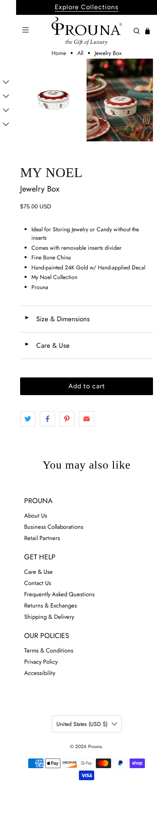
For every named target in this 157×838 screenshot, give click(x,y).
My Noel (51, 172)
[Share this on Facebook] (47, 418)
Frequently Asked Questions (59, 594)
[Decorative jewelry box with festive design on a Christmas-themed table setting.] (120, 100)
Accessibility (39, 673)
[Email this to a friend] (86, 418)
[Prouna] (87, 31)
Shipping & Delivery (49, 616)
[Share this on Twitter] (27, 418)
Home (59, 53)
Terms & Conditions (48, 650)
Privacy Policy (41, 661)
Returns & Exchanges (50, 605)
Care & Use (47, 345)
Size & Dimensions (57, 319)
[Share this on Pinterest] (66, 418)
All (80, 53)
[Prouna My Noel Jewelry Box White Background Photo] (53, 100)
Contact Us (37, 583)
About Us (35, 515)
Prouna (95, 746)
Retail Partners (42, 538)
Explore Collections (86, 7)
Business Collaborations (53, 526)
